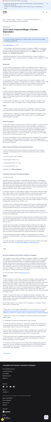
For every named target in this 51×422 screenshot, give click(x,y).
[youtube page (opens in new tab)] (10, 386)
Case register (6, 373)
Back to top (7, 353)
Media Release (10, 45)
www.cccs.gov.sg (34, 242)
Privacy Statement (7, 400)
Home (4, 19)
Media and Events (11, 19)
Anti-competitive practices (9, 369)
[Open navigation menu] (46, 12)
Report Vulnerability (7, 398)
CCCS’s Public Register (22, 242)
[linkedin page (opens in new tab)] (14, 386)
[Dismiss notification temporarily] (47, 3)
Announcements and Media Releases (32, 19)
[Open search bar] (43, 12)
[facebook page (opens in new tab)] (3, 386)
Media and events (7, 375)
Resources (5, 378)
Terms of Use (6, 402)
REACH (5, 405)
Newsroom (19, 19)
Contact (4, 389)
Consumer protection (7, 371)
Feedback (5, 392)
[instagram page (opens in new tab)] (7, 386)
